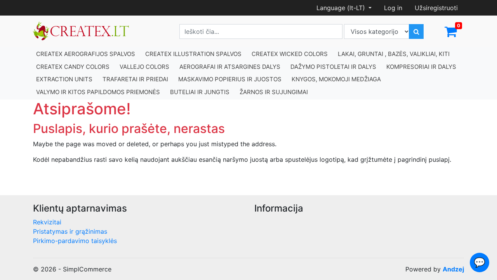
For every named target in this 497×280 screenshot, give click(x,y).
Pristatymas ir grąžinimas (70, 231)
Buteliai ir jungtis (199, 92)
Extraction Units (64, 79)
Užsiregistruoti (436, 8)
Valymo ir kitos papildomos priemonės (98, 92)
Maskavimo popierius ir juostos (230, 79)
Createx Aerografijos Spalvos (85, 54)
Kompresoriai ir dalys (421, 66)
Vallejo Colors (144, 66)
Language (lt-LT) (341, 8)
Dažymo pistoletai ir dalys (333, 66)
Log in (393, 8)
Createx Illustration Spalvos (193, 54)
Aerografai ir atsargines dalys (229, 66)
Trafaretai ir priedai (135, 79)
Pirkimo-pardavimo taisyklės (75, 241)
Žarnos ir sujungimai (274, 92)
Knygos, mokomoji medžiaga (336, 79)
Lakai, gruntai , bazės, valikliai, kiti (394, 54)
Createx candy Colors (72, 66)
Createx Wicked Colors (290, 54)
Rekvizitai (47, 222)
